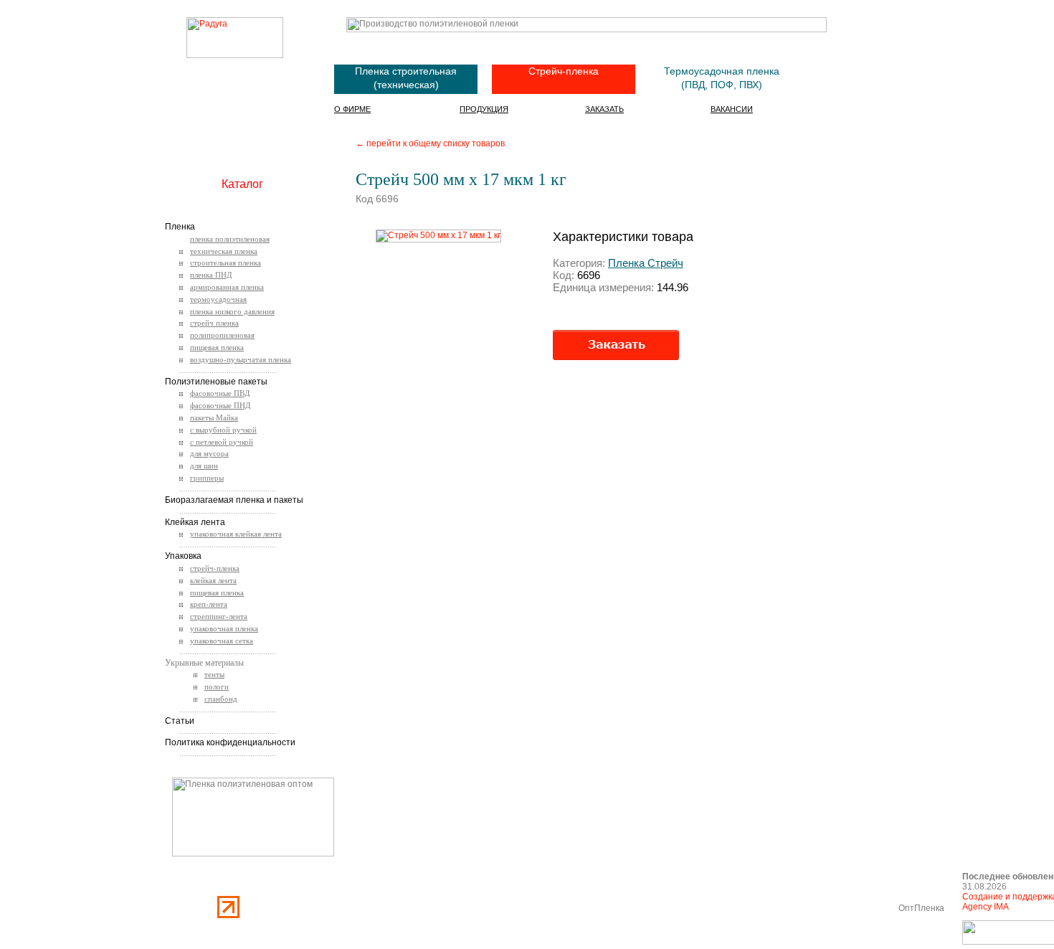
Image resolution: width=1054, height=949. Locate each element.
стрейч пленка (214, 322)
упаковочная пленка (224, 628)
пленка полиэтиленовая (230, 239)
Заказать (604, 109)
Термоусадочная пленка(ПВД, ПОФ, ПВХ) (721, 77)
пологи (216, 686)
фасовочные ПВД (220, 393)
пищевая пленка (217, 347)
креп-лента (208, 604)
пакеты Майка (214, 417)
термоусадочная (218, 299)
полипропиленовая (222, 335)
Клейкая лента (195, 522)
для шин (204, 465)
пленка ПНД (211, 274)
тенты (214, 674)
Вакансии (732, 109)
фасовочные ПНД (220, 405)
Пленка (180, 227)
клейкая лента (213, 580)
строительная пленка (225, 262)
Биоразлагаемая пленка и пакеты (234, 500)
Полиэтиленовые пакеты (216, 382)
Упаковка (183, 556)
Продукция (484, 109)
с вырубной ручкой (223, 429)
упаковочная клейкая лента (236, 533)
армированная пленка (227, 287)
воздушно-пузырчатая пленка (240, 359)
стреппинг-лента (218, 616)
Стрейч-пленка (563, 71)
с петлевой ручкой (221, 442)
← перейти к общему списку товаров (430, 143)
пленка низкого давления (232, 311)
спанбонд (220, 698)
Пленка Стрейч (645, 263)
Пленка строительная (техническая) (406, 77)
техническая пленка (223, 251)
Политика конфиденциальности (230, 742)
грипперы (207, 477)
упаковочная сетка (221, 640)
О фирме (352, 109)
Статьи (179, 721)
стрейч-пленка (214, 568)
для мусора (209, 453)
